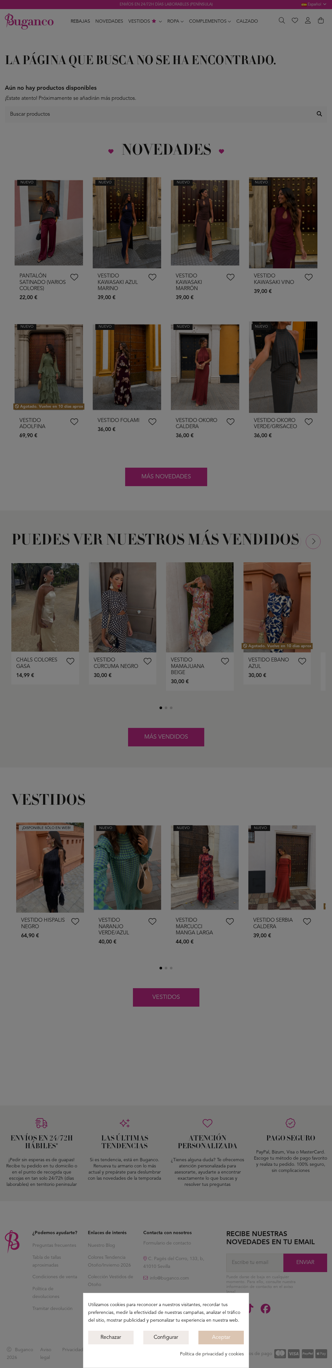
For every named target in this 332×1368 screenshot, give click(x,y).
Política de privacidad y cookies (212, 1354)
